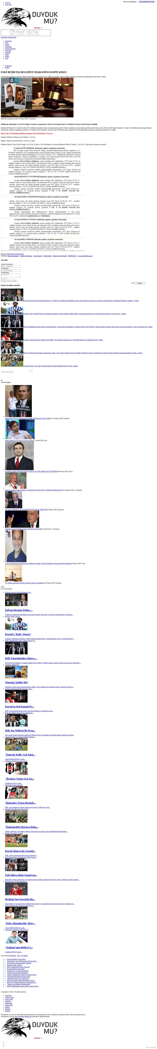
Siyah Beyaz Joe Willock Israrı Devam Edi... (22, 961)
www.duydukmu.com (85, 256)
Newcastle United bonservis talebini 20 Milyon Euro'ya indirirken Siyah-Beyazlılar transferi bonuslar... (39, 735)
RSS (14, 37)
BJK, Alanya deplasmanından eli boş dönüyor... (21, 855)
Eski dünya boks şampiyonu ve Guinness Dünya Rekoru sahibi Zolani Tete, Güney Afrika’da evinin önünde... (42, 880)
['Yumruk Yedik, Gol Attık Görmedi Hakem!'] (16, 750)
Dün (18, 956)
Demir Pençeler (10, 49)
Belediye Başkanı (26, 256)
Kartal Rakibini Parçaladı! (16, 969)
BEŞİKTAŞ (72, 256)
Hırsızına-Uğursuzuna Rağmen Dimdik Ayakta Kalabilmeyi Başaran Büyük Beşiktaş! (43, 563)
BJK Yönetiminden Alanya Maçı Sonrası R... (20, 641)
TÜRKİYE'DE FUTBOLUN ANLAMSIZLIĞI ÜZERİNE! (37, 471)
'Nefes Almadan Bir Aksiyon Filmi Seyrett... (22, 975)
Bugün (13, 956)
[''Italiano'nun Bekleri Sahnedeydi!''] (16, 943)
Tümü (8, 382)
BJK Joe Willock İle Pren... (20, 730)
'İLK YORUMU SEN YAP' (146, 1)
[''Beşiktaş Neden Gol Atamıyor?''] (16, 774)
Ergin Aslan (9, 440)
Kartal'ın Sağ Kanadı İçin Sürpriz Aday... (19, 689)
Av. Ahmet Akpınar (11, 583)
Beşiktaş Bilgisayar (25, 1016)
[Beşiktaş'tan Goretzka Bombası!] (16, 895)
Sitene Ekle (9, 1005)
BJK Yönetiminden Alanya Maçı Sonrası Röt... (23, 986)
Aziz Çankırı (9, 563)
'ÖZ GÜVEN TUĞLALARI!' (23, 440)
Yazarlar (8, 1001)
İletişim (7, 1011)
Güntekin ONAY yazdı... (13, 783)
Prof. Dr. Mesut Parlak (12, 490)
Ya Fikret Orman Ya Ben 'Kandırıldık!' (31, 583)
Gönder (139, 283)
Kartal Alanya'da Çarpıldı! (14, 833)
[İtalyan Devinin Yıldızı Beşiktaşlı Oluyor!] (16, 605)
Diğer (7, 54)
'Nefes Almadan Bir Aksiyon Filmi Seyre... (19, 906)
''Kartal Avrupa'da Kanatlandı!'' (17, 973)
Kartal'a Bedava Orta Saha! (16, 959)
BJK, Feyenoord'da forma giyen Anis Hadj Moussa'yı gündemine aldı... (29, 711)
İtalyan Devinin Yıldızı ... (19, 610)
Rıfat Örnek (48, 256)
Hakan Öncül (9, 418)
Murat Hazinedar (13, 256)
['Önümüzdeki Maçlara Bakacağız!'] (16, 822)
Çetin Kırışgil (37, 256)
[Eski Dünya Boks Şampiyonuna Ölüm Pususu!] (16, 870)
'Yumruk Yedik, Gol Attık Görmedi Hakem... (20, 737)
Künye (7, 1007)
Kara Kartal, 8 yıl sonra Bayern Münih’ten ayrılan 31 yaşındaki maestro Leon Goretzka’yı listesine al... (39, 904)
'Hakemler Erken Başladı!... (20, 802)
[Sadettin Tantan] (22, 527)
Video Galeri (9, 997)
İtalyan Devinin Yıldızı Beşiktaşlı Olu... (18, 592)
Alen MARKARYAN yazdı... (15, 759)
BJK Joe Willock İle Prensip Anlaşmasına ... (22, 982)
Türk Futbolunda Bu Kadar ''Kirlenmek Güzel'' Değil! (32, 418)
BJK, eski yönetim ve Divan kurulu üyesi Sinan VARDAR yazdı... (27, 807)
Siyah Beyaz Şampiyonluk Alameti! (19, 963)
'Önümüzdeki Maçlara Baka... (21, 827)
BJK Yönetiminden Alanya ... (21, 658)
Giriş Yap (8, 4)
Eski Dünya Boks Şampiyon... (21, 875)
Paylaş (3, 254)
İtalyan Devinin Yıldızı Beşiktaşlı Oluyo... (21, 980)
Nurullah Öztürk (10, 471)
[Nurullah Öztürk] (19, 469)
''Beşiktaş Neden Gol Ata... (19, 778)
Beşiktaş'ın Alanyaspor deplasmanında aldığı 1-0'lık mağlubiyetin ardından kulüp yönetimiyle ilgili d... (39, 687)
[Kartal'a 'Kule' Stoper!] (16, 630)
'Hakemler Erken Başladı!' (14, 785)
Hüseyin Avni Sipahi (60, 256)
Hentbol (8, 52)
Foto (6, 58)
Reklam (7, 1009)
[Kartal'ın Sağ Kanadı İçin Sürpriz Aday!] (16, 702)
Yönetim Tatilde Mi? (12, 665)
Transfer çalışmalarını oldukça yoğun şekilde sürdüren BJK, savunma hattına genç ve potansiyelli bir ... (39, 639)
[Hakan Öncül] (18, 416)
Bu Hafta (24, 956)
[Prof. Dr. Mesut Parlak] (15, 488)
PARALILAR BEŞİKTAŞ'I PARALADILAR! (30, 510)
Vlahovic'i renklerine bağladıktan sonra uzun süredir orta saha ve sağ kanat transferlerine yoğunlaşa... (39, 615)
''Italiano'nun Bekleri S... (19, 947)
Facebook (4, 37)
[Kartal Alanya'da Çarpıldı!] (16, 846)
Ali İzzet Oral (9, 510)
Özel (6, 43)
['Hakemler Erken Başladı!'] (16, 798)
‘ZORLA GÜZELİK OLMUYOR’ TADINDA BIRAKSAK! (41, 490)
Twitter (10, 37)
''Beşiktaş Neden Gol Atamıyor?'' (16, 761)
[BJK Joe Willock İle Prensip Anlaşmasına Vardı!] (16, 726)
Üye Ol (7, 3)
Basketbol (8, 47)
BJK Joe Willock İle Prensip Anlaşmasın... (19, 713)
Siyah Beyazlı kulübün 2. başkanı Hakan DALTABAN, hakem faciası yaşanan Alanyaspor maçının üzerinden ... (43, 663)
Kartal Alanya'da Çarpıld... (20, 851)
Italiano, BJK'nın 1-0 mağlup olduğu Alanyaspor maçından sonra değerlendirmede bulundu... (36, 831)
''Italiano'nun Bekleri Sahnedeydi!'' (17, 930)
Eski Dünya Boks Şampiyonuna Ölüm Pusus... (21, 857)
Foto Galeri (9, 999)
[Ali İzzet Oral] (13, 508)
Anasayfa (8, 41)
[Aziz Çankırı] (15, 561)
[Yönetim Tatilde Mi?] (16, 678)
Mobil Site (8, 1003)
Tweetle (8, 254)
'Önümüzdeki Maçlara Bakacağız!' (16, 809)
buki (155, 1047)
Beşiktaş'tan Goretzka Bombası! (16, 881)
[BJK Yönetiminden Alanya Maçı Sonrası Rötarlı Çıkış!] (16, 654)
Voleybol (8, 51)
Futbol (7, 45)
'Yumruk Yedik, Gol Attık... (20, 754)
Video (7, 56)
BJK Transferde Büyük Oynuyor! (18, 967)
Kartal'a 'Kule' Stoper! (12, 616)
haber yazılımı (149, 1047)
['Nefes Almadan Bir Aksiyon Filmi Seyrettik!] (16, 919)
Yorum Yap (20, 254)
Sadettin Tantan (10, 529)
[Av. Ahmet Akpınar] (13, 581)
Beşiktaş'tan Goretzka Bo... (20, 899)
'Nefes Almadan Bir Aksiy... (20, 923)
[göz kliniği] (26, 35)
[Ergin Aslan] (19, 438)
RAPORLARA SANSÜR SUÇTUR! (28, 529)
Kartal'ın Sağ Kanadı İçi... (19, 706)
